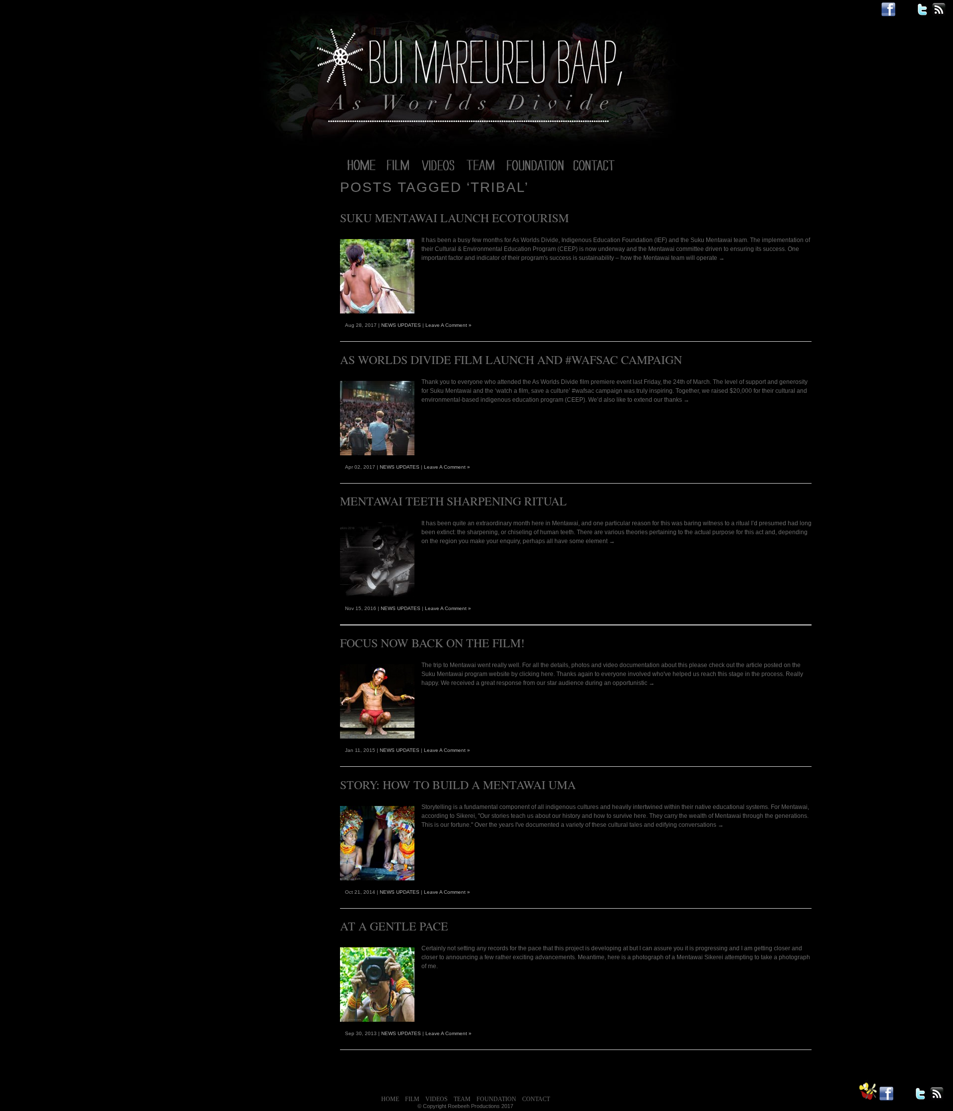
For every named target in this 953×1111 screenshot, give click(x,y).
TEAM (462, 1099)
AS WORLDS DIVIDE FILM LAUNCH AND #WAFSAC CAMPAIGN (511, 360)
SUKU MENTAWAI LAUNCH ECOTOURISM (454, 218)
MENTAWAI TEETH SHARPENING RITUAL (453, 501)
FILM (412, 1099)
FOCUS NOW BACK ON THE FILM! (432, 643)
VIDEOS (436, 1099)
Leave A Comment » (448, 325)
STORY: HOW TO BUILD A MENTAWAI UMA (458, 785)
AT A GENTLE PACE (394, 926)
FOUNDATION (496, 1099)
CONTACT (536, 1099)
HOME (390, 1099)
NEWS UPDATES (401, 325)
